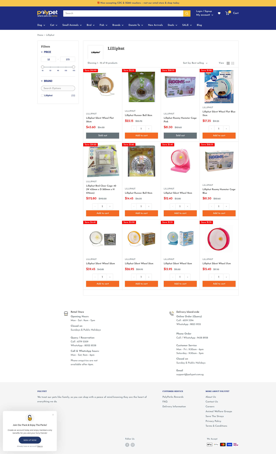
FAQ (164, 402)
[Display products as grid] (228, 63)
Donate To (134, 25)
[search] (123, 13)
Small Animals (70, 25)
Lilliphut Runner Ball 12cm (138, 193)
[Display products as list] (233, 63)
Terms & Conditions (216, 426)
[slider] (42, 67)
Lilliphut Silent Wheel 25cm (100, 263)
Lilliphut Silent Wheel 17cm (217, 263)
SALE (185, 25)
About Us (211, 397)
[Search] (186, 13)
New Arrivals (155, 25)
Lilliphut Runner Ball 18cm (138, 115)
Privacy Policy (213, 421)
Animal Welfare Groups (219, 411)
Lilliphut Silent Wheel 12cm (178, 193)
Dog (39, 25)
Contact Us (212, 402)
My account (203, 15)
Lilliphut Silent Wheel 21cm (139, 263)
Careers (210, 406)
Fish (102, 25)
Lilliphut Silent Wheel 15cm (178, 263)
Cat (52, 25)
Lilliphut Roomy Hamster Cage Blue (219, 191)
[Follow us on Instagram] (133, 445)
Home (40, 35)
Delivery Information (174, 406)
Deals (171, 25)
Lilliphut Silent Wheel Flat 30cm (100, 120)
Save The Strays (215, 416)
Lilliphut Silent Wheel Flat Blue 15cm (219, 114)
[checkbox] (59, 95)
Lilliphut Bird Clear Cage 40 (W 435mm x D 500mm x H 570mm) (101, 189)
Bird (89, 25)
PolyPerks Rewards (172, 397)
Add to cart (141, 135)
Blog (199, 25)
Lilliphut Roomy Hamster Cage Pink (180, 120)
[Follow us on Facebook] (127, 445)
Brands (116, 25)
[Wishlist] (219, 13)
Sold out (102, 135)
